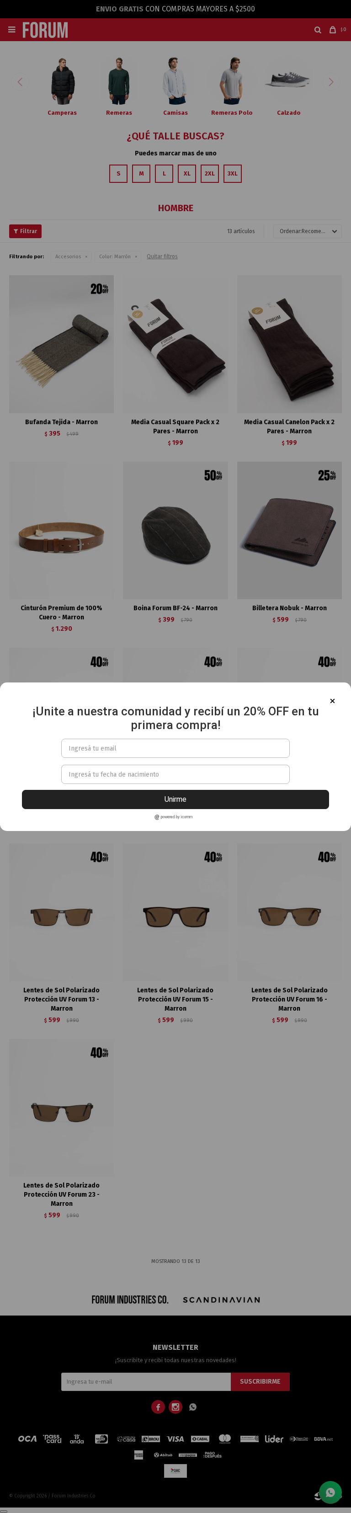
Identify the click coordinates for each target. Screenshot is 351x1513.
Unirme (175, 799)
